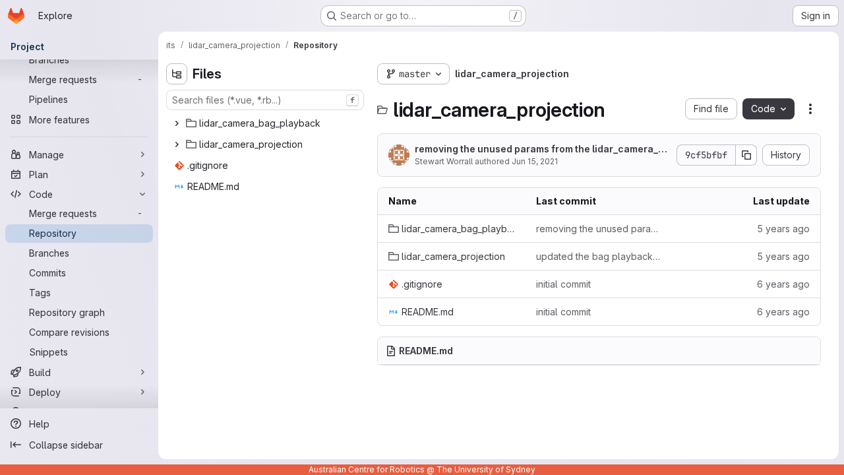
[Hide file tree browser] (176, 73)
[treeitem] (266, 123)
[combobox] (265, 100)
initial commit (563, 284)
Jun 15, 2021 (535, 161)
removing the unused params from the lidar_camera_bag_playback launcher (542, 149)
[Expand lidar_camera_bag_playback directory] (177, 123)
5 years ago (783, 228)
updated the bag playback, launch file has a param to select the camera (599, 256)
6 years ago (783, 284)
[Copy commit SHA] (746, 155)
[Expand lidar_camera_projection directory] (177, 144)
